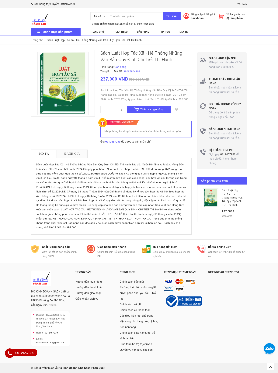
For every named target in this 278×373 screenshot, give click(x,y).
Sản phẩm (143, 31)
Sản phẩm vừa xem (214, 181)
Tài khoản (197, 18)
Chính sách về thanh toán (135, 310)
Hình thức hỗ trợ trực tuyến (136, 344)
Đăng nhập (197, 14)
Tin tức (165, 31)
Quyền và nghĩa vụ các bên (136, 349)
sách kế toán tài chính (131, 23)
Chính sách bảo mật (132, 281)
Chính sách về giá (130, 304)
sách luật (114, 23)
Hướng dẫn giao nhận (88, 293)
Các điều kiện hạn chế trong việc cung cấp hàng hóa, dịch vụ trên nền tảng (139, 321)
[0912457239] (10, 353)
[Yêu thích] (176, 109)
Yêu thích (242, 3)
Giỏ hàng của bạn (235, 14)
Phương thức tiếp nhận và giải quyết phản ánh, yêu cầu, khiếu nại (138, 292)
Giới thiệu (122, 31)
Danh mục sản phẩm (57, 31)
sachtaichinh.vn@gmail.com (50, 342)
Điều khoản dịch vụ (86, 298)
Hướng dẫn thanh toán (89, 287)
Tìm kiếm (172, 16)
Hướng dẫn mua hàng (88, 281)
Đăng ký (210, 14)
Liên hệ (183, 31)
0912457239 (67, 4)
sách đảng (149, 23)
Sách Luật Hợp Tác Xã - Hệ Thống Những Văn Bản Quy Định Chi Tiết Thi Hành (232, 197)
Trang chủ (97, 31)
